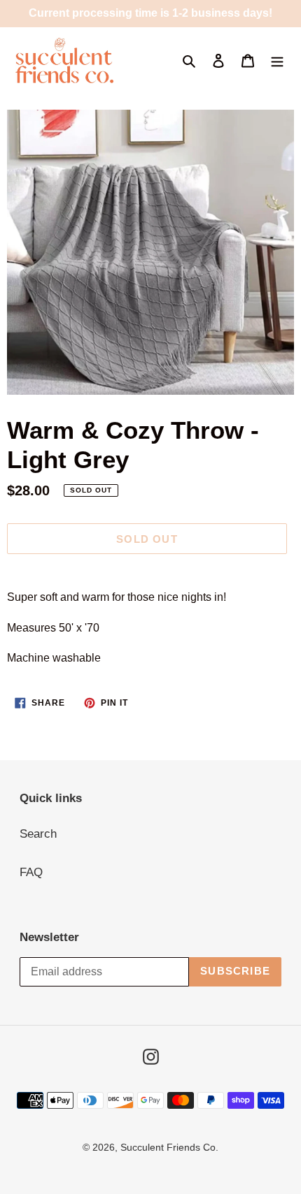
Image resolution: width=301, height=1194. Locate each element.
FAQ (31, 872)
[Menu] (277, 61)
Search (38, 833)
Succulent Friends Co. (169, 1147)
